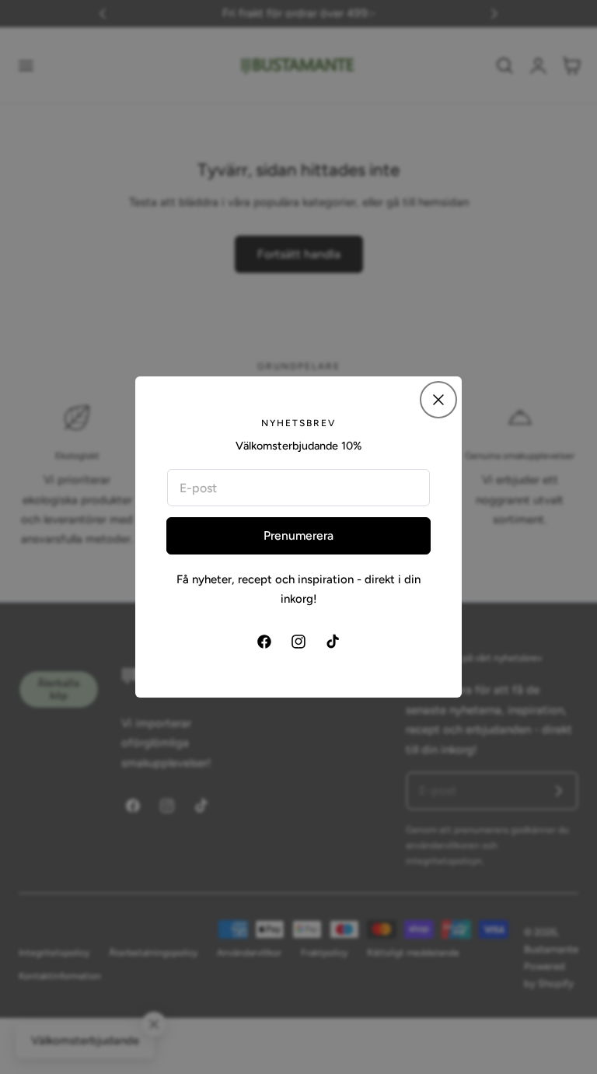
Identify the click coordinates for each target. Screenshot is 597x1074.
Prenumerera (298, 535)
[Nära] (438, 399)
